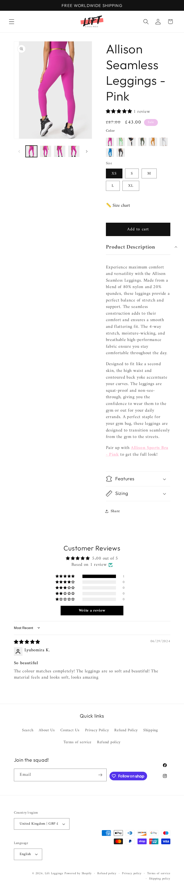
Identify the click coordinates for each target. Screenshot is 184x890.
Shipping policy (159, 878)
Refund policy (109, 742)
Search (27, 730)
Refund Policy (126, 730)
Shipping (150, 730)
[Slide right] (86, 151)
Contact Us (70, 730)
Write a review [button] (92, 610)
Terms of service (77, 742)
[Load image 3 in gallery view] (59, 151)
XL (130, 185)
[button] (12, 22)
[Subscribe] (100, 775)
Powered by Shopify (78, 873)
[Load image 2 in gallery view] (45, 151)
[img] (27, 642)
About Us (47, 730)
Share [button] (115, 511)
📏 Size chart (118, 206)
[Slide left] (19, 151)
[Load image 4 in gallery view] (74, 151)
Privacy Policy (97, 730)
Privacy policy (131, 873)
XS (114, 173)
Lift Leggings (54, 873)
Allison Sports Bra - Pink (137, 451)
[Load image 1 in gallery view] (31, 151)
